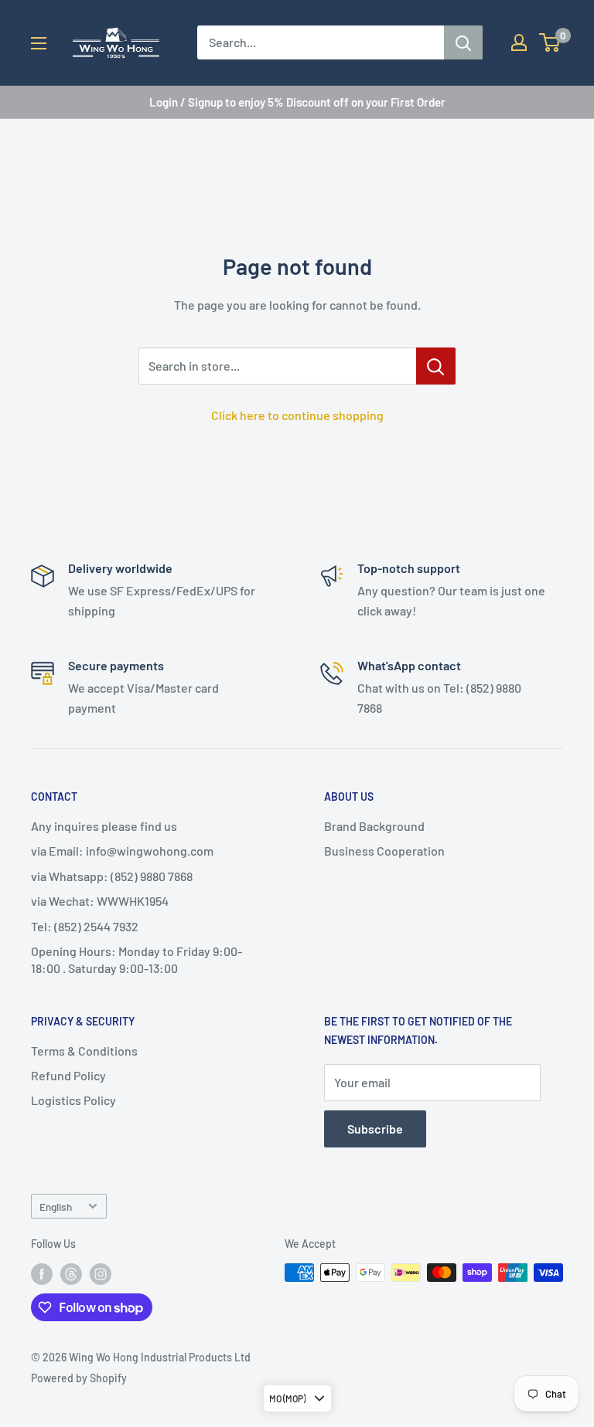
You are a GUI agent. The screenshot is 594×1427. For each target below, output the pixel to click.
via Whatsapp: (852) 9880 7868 (112, 876)
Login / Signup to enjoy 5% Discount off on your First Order (297, 102)
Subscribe (375, 1128)
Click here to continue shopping (297, 415)
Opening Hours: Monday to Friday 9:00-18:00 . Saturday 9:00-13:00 (136, 959)
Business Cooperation (384, 850)
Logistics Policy (73, 1100)
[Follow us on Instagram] (100, 1274)
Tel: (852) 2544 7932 (84, 926)
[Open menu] (38, 43)
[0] (550, 42)
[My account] (519, 42)
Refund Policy (68, 1075)
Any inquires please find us (104, 826)
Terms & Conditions (84, 1050)
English (55, 1206)
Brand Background (374, 826)
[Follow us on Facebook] (42, 1274)
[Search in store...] (436, 366)
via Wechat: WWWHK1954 (100, 900)
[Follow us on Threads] (71, 1274)
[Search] (463, 42)
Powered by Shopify (79, 1378)
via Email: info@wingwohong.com (122, 850)
